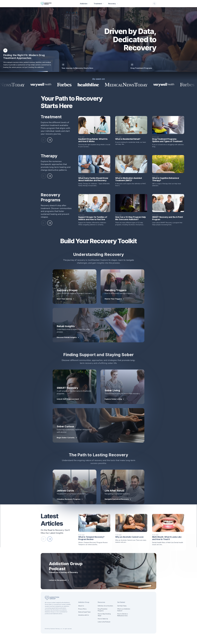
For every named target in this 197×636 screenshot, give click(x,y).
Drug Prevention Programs (102, 610)
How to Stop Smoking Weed (104, 615)
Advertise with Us (83, 615)
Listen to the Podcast (104, 622)
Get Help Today (122, 606)
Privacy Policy (82, 609)
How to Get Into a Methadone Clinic (122, 615)
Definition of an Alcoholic (105, 606)
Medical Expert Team (84, 612)
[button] (43, 140)
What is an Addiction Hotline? (123, 610)
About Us (81, 606)
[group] (93, 66)
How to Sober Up (103, 619)
